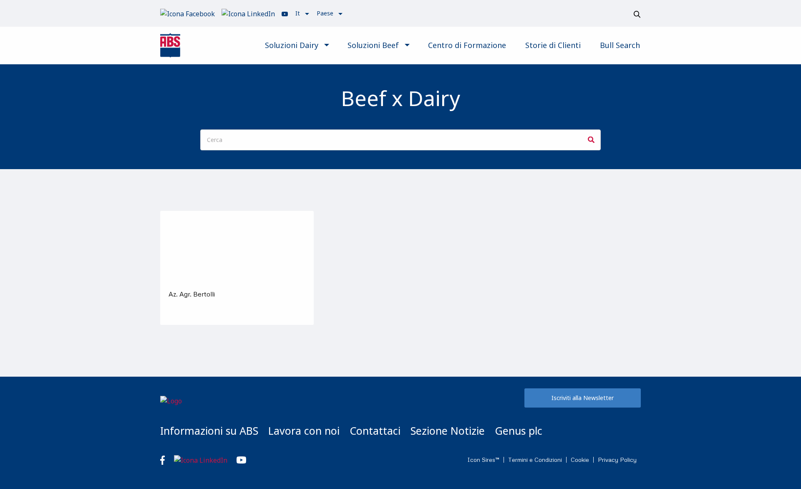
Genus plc (518, 430)
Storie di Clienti (553, 45)
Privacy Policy (617, 460)
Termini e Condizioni (535, 460)
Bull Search (620, 45)
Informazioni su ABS (209, 430)
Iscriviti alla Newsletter (583, 398)
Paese (325, 13)
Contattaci (375, 430)
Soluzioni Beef (373, 45)
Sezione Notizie (448, 430)
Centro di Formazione (467, 45)
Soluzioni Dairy (291, 45)
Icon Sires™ (483, 460)
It (297, 13)
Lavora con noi (304, 430)
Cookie (580, 460)
